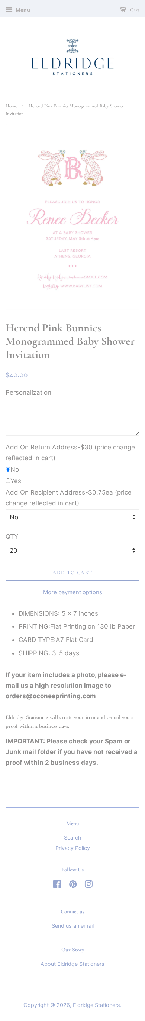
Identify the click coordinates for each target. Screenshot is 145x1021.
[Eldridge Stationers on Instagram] (88, 885)
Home (11, 106)
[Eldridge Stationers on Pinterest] (73, 885)
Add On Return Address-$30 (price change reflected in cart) (70, 452)
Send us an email (73, 926)
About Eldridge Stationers (72, 964)
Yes (15, 481)
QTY (12, 536)
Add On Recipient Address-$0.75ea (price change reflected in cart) (69, 498)
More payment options (72, 592)
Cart (134, 10)
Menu (22, 10)
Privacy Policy (72, 848)
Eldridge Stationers (96, 1005)
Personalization (28, 392)
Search (72, 837)
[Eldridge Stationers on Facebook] (57, 885)
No (14, 469)
